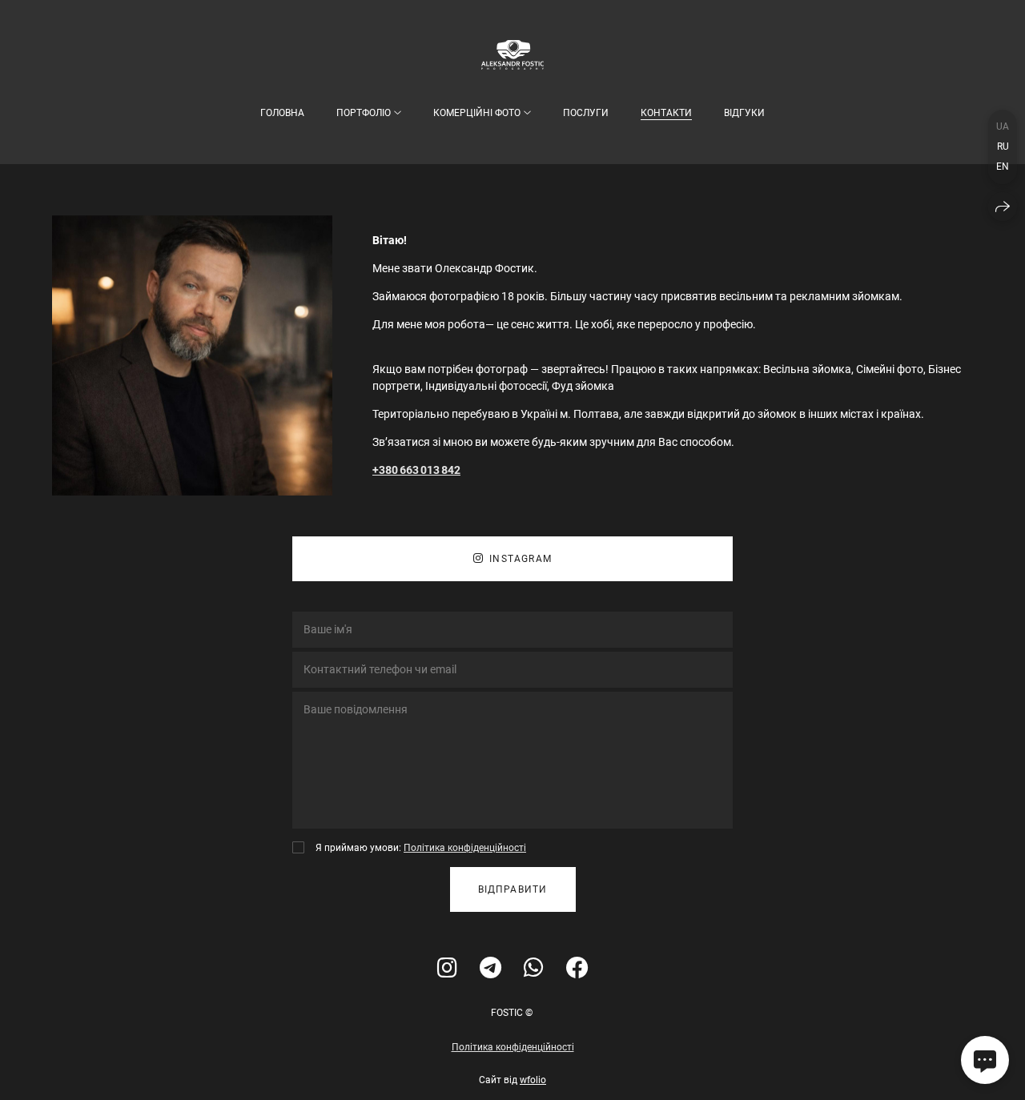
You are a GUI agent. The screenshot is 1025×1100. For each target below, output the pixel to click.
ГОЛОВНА (282, 112)
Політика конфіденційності (465, 847)
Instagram (520, 558)
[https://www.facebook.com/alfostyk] (577, 968)
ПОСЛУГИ (586, 112)
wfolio (533, 1080)
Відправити (513, 889)
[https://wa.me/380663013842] (534, 968)
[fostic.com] (512, 55)
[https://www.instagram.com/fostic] (447, 968)
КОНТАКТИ (666, 112)
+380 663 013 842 (416, 470)
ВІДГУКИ (744, 112)
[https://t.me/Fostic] (490, 968)
